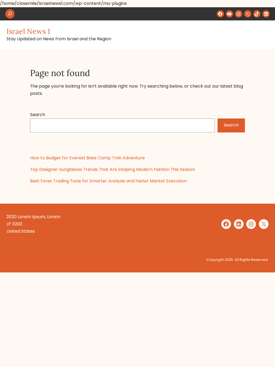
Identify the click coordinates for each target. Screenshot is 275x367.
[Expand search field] (10, 14)
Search (37, 114)
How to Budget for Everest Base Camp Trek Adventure (87, 158)
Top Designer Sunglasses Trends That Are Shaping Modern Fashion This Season (112, 169)
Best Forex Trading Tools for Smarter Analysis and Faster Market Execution (108, 181)
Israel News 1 (28, 31)
